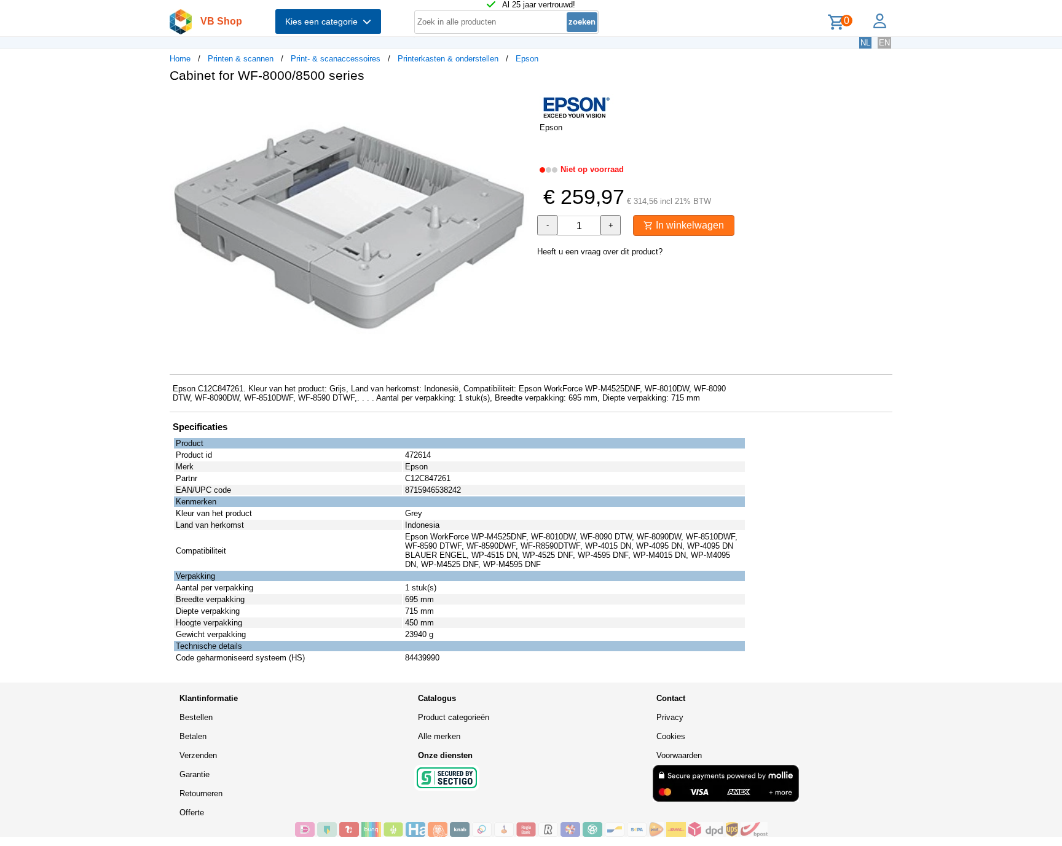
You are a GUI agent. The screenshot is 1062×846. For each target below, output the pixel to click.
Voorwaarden (679, 755)
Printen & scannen (240, 58)
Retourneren (200, 793)
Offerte (191, 812)
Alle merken (439, 736)
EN (884, 42)
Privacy (669, 717)
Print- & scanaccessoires (335, 58)
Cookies (670, 736)
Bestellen (196, 717)
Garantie (194, 774)
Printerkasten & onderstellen (448, 58)
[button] (520, 105)
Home (180, 58)
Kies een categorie (324, 21)
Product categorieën (453, 717)
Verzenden (198, 755)
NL (865, 42)
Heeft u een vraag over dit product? (600, 251)
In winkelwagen (688, 225)
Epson (527, 58)
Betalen (192, 736)
